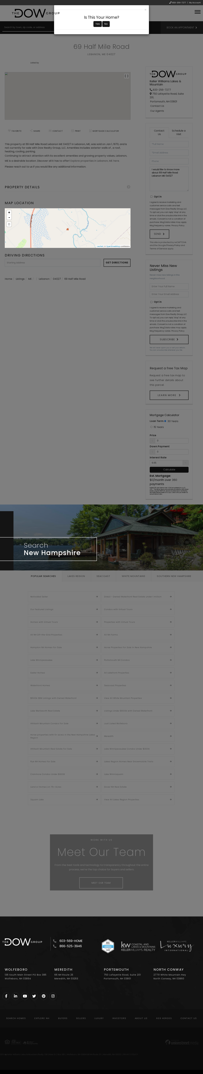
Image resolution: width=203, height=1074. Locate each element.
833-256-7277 (179, 2)
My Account (195, 2)
